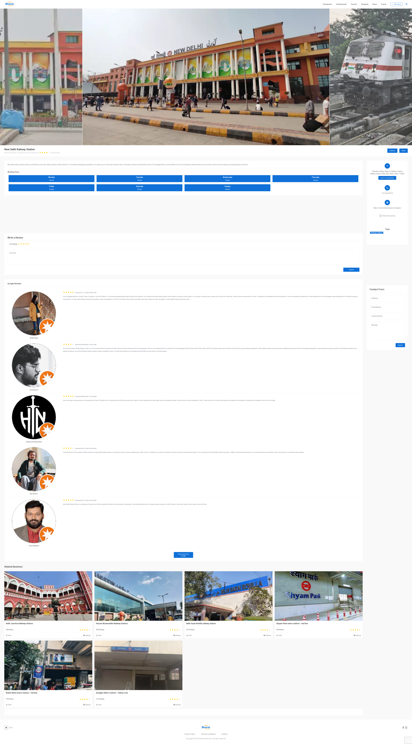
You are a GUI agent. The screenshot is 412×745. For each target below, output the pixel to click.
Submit (351, 270)
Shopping (364, 4)
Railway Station (376, 233)
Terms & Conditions (208, 734)
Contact (224, 734)
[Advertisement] (183, 214)
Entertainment (341, 4)
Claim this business (388, 216)
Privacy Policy (190, 734)
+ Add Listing (396, 4)
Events (383, 4)
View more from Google (183, 555)
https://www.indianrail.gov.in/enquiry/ (387, 208)
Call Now (392, 151)
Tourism (354, 4)
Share (403, 151)
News (375, 4)
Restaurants (327, 4)
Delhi (9, 635)
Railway (88, 635)
